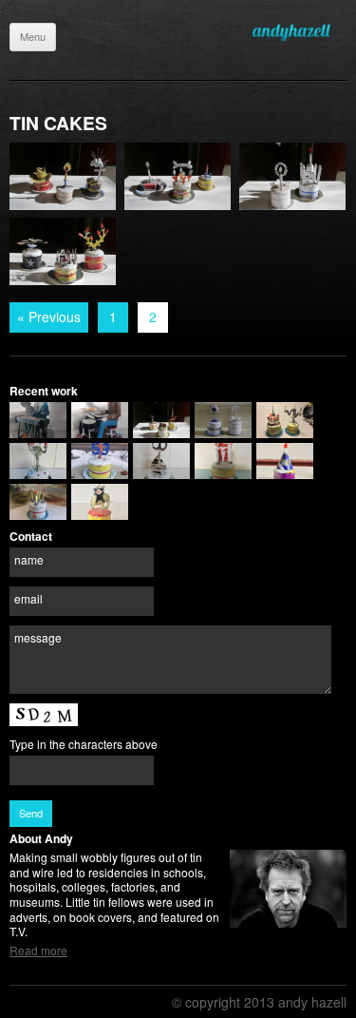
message (38, 637)
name (29, 559)
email (28, 598)
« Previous (49, 316)
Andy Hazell (299, 32)
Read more (38, 950)
